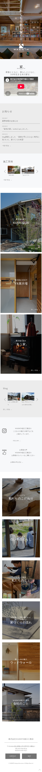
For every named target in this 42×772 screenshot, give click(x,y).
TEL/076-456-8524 (21, 748)
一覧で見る (5, 145)
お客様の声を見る (15, 462)
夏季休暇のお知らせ (10, 121)
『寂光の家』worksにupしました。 (15, 129)
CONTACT (13, 756)
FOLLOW (16, 440)
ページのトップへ (39, 769)
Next (36, 171)
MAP (29, 756)
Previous (6, 171)
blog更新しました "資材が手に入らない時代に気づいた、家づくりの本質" (20, 138)
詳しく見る (6, 409)
